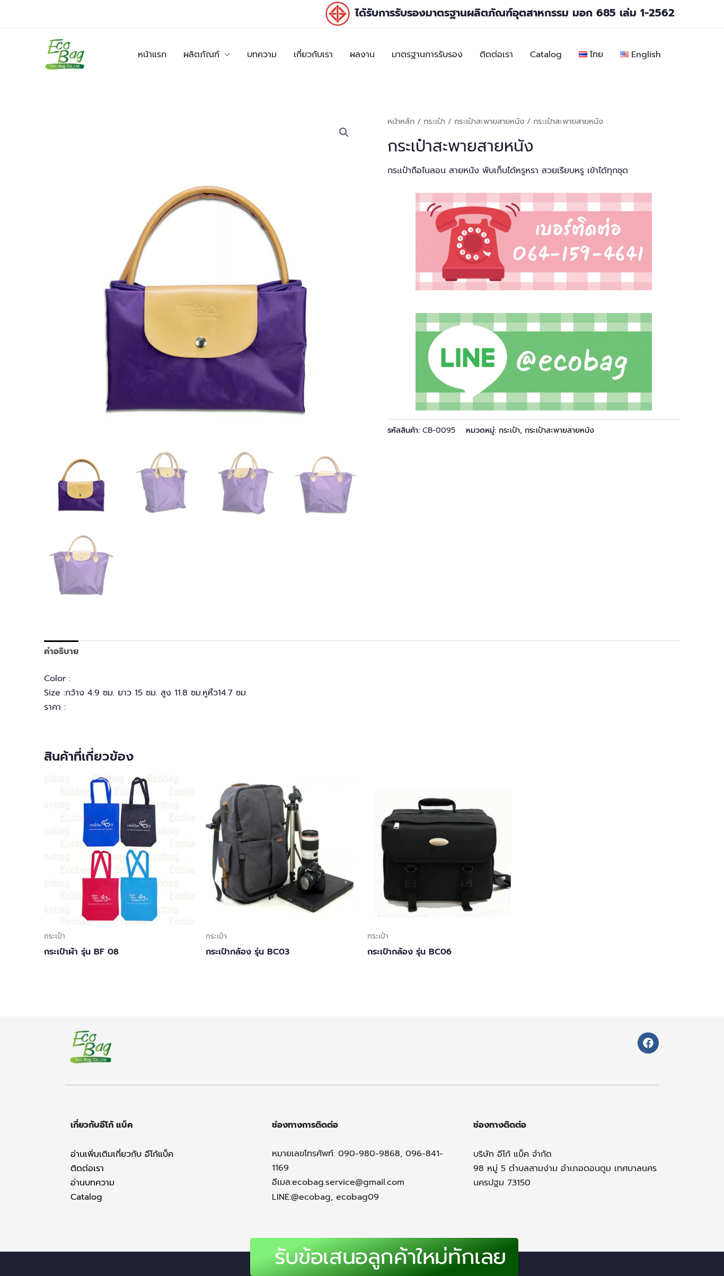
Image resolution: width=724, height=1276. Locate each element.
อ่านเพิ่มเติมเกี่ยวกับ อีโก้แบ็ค (121, 1154)
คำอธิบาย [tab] (61, 651)
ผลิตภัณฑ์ (201, 54)
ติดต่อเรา (496, 54)
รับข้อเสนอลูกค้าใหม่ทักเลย (390, 1257)
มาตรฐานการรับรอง (427, 54)
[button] (344, 132)
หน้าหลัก (400, 121)
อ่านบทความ (92, 1182)
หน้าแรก (152, 54)
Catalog (546, 54)
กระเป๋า (434, 121)
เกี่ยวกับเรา (313, 54)
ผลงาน (362, 54)
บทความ (262, 54)
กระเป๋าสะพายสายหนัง (489, 121)
